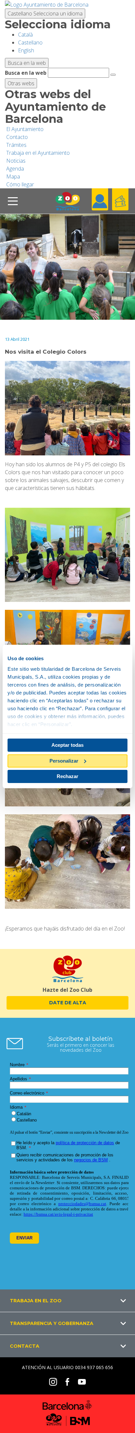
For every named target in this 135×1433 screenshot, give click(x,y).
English (26, 50)
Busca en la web (26, 72)
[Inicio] (67, 201)
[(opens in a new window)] (46, 4)
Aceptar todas (67, 745)
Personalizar (63, 761)
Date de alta (67, 1003)
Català (25, 34)
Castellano (45, 13)
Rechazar (67, 776)
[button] (67, 1300)
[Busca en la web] (113, 75)
